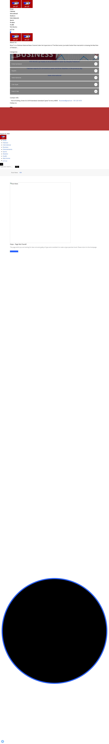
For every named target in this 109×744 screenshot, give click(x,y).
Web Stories (13, 27)
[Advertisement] (54, 119)
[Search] (11, 31)
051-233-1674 (77, 101)
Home (12, 9)
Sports (12, 20)
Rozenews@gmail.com (65, 101)
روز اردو (12, 29)
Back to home (14, 251)
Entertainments (14, 18)
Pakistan (12, 11)
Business (12, 16)
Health (12, 25)
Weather (12, 22)
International (14, 13)
